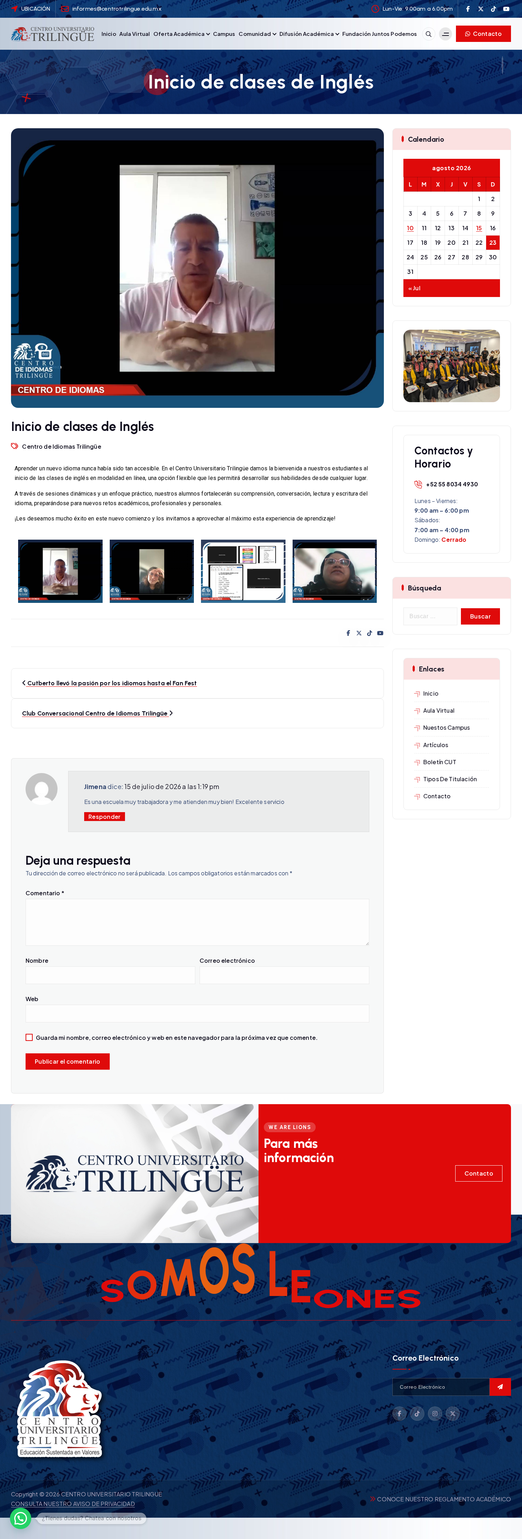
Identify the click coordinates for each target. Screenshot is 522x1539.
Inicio (109, 33)
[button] (20, 1518)
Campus (224, 33)
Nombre (37, 960)
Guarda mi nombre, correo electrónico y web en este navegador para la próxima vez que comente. (177, 1037)
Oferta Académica (179, 33)
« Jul (414, 288)
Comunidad (255, 33)
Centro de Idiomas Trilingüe (61, 446)
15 (479, 228)
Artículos (435, 745)
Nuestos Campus (446, 727)
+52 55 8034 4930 (452, 484)
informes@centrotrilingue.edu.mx (117, 8)
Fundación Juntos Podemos (379, 33)
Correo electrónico (227, 960)
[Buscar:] (430, 616)
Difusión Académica (306, 33)
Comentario (45, 893)
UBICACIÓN (35, 8)
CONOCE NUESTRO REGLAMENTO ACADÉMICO (444, 1499)
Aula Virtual (134, 33)
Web (32, 999)
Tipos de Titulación (450, 779)
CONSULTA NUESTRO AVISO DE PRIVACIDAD (73, 1503)
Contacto (487, 33)
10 (410, 228)
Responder (104, 816)
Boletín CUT (439, 762)
